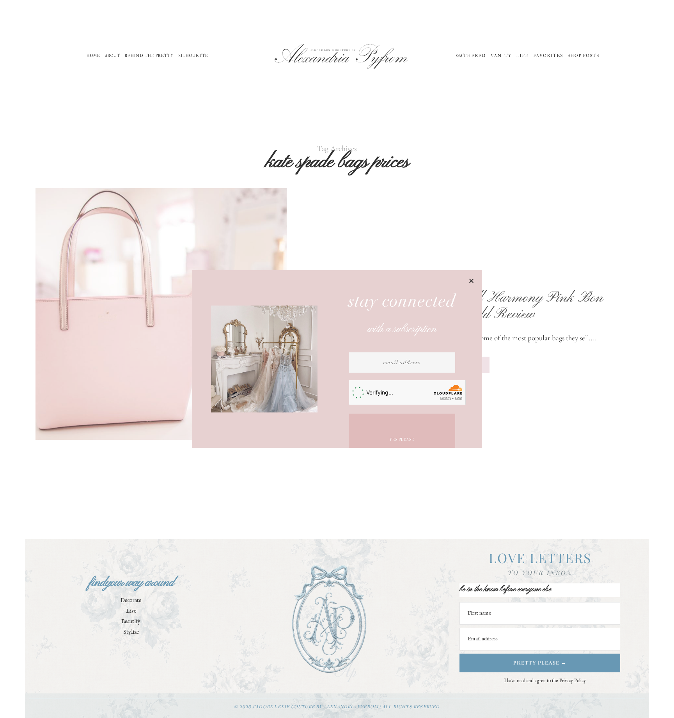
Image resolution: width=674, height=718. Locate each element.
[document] (337, 359)
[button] (471, 281)
